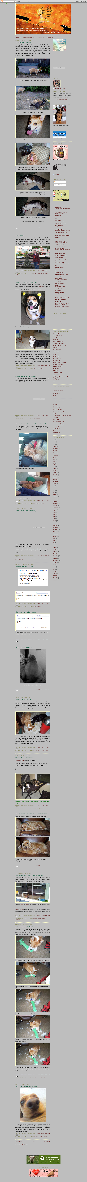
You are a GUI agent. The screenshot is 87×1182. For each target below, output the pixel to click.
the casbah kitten (19, 760)
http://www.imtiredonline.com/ (37, 549)
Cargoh (54, 392)
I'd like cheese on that (58, 421)
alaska (35, 273)
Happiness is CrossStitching (60, 345)
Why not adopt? (58, 276)
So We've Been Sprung (23, 42)
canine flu (36, 368)
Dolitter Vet (55, 339)
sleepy (42, 808)
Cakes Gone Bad (57, 408)
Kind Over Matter (57, 349)
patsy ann (45, 273)
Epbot (54, 413)
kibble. (43, 750)
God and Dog (37, 418)
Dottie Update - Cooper (23, 699)
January (55, 472)
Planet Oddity (56, 427)
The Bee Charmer (59, 292)
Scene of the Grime (57, 366)
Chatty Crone (58, 215)
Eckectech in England (58, 411)
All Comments (58, 184)
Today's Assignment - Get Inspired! (61, 376)
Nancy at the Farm (60, 88)
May (54, 444)
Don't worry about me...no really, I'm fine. (29, 875)
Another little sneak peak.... (61, 246)
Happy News (58, 293)
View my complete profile (60, 99)
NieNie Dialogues (59, 267)
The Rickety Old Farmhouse (62, 306)
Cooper (41, 692)
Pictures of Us (40, 37)
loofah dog (42, 1077)
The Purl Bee (56, 374)
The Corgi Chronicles (60, 299)
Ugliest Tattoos (56, 430)
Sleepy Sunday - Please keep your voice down (31, 814)
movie (17, 559)
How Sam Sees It (59, 244)
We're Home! (19, 235)
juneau (40, 273)
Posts (56, 181)
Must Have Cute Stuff (58, 425)
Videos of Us (49, 37)
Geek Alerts (56, 419)
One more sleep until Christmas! (62, 297)
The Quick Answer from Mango (25, 612)
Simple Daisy (56, 368)
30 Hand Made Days (58, 390)
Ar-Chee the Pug (59, 207)
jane (34, 808)
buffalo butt (37, 606)
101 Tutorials (56, 333)
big (34, 692)
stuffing (17, 1079)
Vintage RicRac (56, 378)
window (17, 919)
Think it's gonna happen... (60, 226)
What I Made (56, 379)
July (54, 439)
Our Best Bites (56, 356)
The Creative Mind (57, 372)
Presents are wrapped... (60, 239)
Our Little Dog (58, 290)
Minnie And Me (58, 268)
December (55, 448)
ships (17, 274)
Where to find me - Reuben (61, 242)
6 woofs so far (45, 226)
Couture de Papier (57, 335)
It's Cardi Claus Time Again (61, 279)
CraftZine (55, 337)
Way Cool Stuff (56, 432)
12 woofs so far (45, 365)
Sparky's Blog (58, 281)
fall (39, 750)
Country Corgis (59, 229)
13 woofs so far (45, 689)
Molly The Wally (59, 257)
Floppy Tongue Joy (60, 241)
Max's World (56, 351)
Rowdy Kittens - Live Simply (60, 362)
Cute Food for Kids (57, 410)
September (55, 455)
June (54, 442)
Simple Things (58, 278)
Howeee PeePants (59, 248)
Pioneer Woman (57, 358)
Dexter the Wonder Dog (61, 232)
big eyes (35, 1136)
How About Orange (57, 395)
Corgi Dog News (59, 225)
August (54, 457)
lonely (44, 918)
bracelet (45, 558)
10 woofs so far (45, 555)
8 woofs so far (45, 639)
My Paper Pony (56, 353)
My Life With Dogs (59, 262)
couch (39, 918)
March (54, 446)
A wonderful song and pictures (25, 376)
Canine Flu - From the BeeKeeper (26, 282)
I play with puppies (59, 272)
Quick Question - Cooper (23, 647)
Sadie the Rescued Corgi (61, 274)
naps (47, 750)
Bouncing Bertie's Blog (61, 212)
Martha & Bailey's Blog (61, 255)
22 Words (55, 404)
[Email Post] (16, 228)
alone (35, 918)
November (55, 450)
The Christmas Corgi (60, 296)
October (55, 453)
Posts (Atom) (25, 1144)
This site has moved (59, 308)
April (54, 466)
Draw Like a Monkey (58, 341)
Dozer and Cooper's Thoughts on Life (25, 37)
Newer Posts (18, 1141)
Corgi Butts (58, 220)
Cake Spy (55, 406)
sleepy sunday (40, 503)
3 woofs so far (45, 603)
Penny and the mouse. (60, 286)
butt (37, 692)
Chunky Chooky (57, 394)
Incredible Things (57, 423)
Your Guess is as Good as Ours (26, 1086)
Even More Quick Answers (24, 567)
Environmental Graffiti (58, 343)
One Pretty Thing (57, 355)
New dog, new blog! (59, 213)
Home (33, 1141)
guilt (45, 1136)
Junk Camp (55, 347)
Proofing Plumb (56, 360)
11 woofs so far (45, 865)
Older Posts (47, 1141)
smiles (21, 559)
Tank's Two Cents (59, 288)
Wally (26, 904)
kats (38, 808)
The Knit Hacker (57, 428)
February (55, 470)
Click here (28, 288)
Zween (54, 381)
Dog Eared (57, 237)
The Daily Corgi (59, 301)
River (56, 271)
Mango (21, 904)
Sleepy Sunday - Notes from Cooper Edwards (30, 424)
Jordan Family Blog (60, 253)
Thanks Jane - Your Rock (24, 758)
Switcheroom (56, 370)
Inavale (42, 368)
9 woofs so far (45, 270)
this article (40, 286)
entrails (35, 1077)
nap (34, 503)
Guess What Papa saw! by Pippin (62, 230)
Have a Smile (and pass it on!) (25, 511)
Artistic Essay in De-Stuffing (24, 927)
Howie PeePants (19, 909)
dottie (35, 750)
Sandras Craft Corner (58, 364)
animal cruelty (37, 558)
